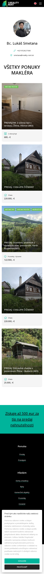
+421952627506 (24, 50)
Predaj (22, 454)
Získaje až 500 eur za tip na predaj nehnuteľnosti (22, 419)
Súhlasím (22, 561)
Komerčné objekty (22, 492)
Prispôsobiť (22, 567)
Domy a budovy (22, 481)
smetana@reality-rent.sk (24, 55)
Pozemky (22, 498)
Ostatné (22, 504)
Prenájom (22, 460)
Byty (22, 486)
